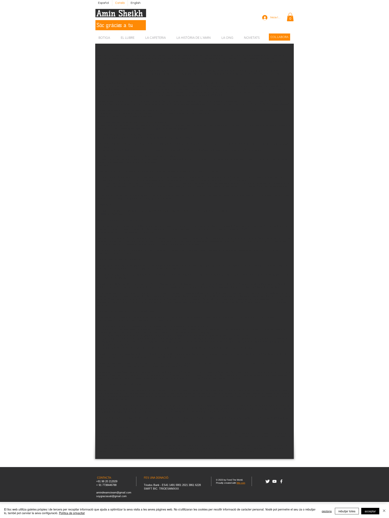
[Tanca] (384, 511)
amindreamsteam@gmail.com (113, 492)
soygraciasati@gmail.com (196, 104)
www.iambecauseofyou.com (266, 58)
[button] (290, 17)
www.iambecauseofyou (223, 241)
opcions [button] (327, 511)
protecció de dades (107, 58)
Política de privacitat (72, 513)
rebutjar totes (346, 511)
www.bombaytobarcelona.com (118, 213)
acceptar (370, 511)
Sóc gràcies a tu (114, 25)
